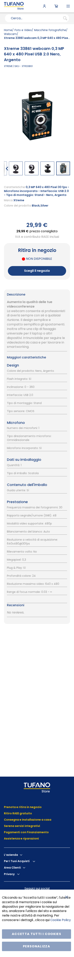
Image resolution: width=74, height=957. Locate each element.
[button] (7, 168)
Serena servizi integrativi (22, 826)
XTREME (8, 66)
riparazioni (30, 838)
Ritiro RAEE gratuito (18, 813)
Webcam (10, 34)
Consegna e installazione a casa (27, 820)
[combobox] (37, 18)
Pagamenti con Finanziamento (26, 832)
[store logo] (14, 6)
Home (8, 30)
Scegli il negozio (37, 270)
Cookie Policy (60, 920)
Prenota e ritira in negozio (23, 807)
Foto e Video (23, 30)
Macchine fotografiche (50, 30)
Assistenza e (13, 838)
